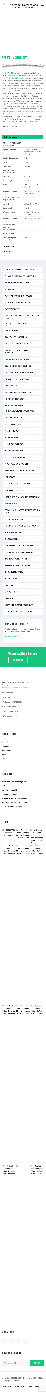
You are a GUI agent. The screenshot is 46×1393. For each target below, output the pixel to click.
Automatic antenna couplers (18, 296)
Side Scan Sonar (12, 539)
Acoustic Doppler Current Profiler (21, 270)
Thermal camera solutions (17, 566)
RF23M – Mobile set (12, 73)
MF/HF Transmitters (14, 451)
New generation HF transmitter (19, 471)
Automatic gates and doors (17, 303)
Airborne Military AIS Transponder (20, 276)
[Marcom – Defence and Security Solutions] (23, 5)
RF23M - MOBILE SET (14, 57)
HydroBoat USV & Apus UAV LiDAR (14, 802)
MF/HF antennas (12, 431)
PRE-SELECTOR (11, 504)
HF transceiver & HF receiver (18, 392)
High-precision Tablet (15, 418)
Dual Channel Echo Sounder (18, 366)
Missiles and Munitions (15, 457)
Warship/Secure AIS (9, 790)
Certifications (11, 330)
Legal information (35, 1386)
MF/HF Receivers (12, 438)
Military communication (10, 786)
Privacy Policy (20, 1386)
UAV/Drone (9, 599)
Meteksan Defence (13, 424)
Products (5, 746)
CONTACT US (18, 660)
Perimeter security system (17, 484)
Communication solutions (17, 359)
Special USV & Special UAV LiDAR (19, 552)
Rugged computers (13, 533)
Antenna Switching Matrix (17, 283)
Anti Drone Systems (14, 289)
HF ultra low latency (14, 406)
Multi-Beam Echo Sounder (16, 464)
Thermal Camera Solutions (12, 807)
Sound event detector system (19, 546)
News (4, 754)
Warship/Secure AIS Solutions (18, 612)
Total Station (11, 579)
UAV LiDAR (9, 585)
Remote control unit (14, 519)
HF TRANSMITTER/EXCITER (16, 399)
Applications (6, 750)
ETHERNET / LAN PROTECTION (17, 379)
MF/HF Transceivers (14, 444)
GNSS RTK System (12, 386)
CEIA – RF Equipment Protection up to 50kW (22, 317)
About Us (5, 742)
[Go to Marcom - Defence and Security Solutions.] (2, 36)
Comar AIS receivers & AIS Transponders (16, 351)
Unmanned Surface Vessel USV (19, 605)
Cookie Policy (7, 1386)
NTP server (10, 477)
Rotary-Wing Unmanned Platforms (20, 526)
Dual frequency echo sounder (19, 373)
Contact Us (10, 637)
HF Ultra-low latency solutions (19, 411)
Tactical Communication (16, 559)
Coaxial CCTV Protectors (16, 344)
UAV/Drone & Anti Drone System (14, 782)
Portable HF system (14, 490)
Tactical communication (11, 794)
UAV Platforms (12, 592)
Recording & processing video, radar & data (22, 511)
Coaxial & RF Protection (16, 324)
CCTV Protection (12, 309)
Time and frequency (14, 572)
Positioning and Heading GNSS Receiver (22, 497)
